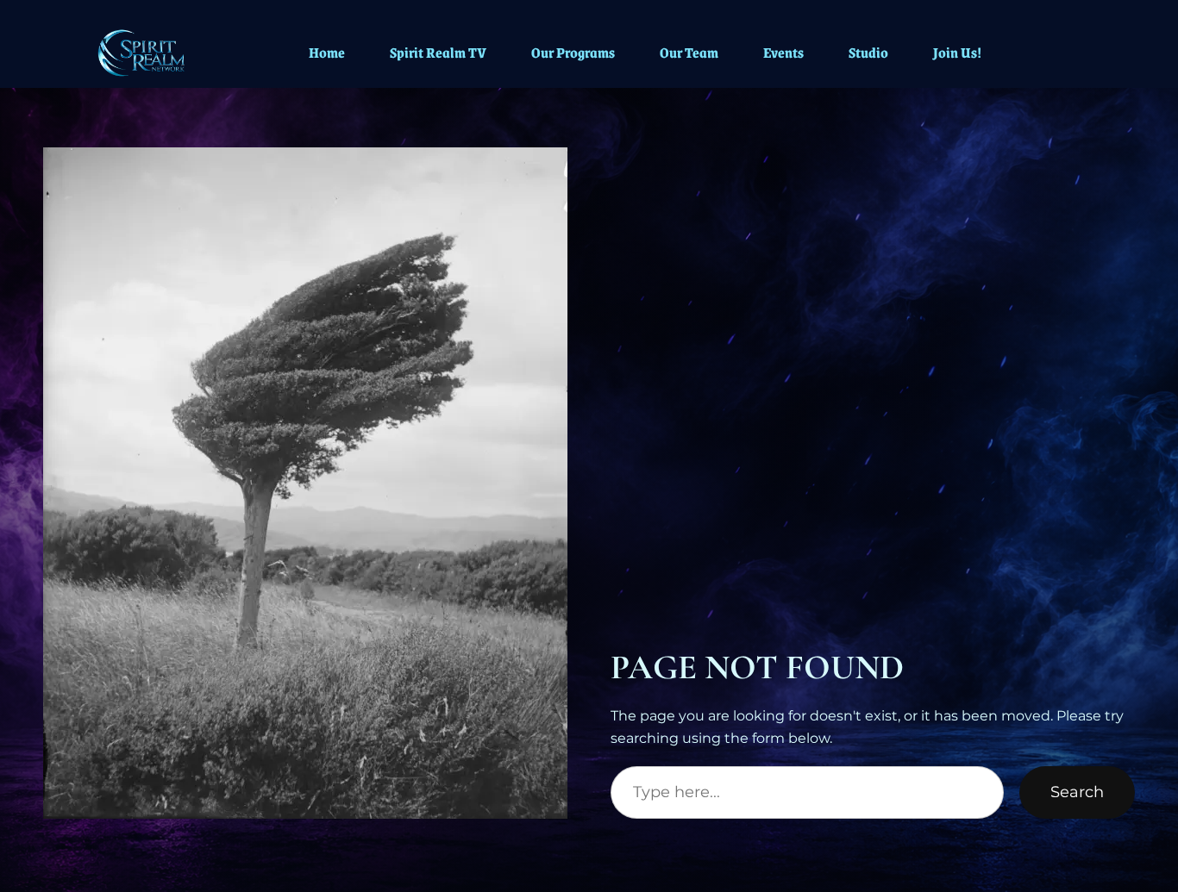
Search (1077, 792)
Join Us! (957, 52)
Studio (868, 52)
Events (783, 52)
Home (327, 52)
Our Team (689, 52)
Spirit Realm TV (438, 52)
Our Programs (573, 52)
